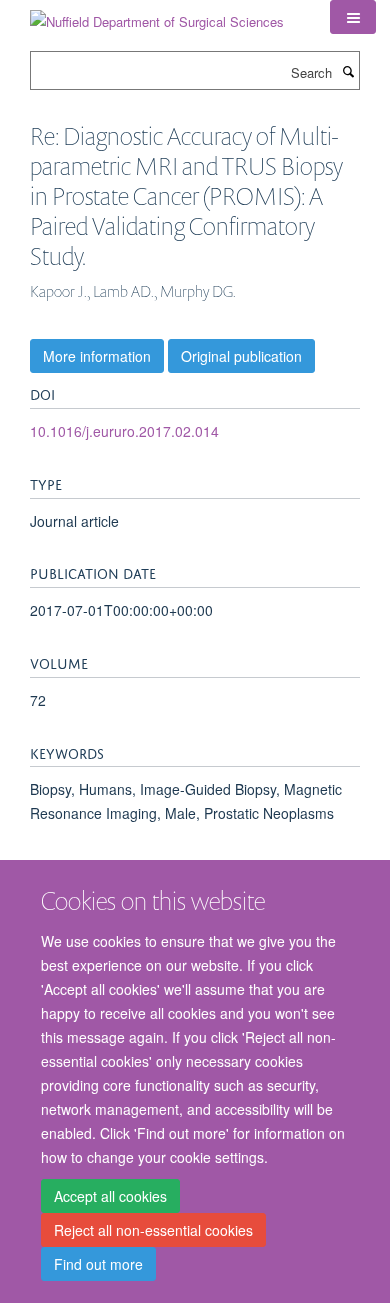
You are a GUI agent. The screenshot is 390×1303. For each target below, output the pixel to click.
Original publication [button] (241, 356)
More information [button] (97, 356)
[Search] (348, 71)
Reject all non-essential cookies (153, 1230)
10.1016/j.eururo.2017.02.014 (124, 431)
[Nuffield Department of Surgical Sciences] (157, 14)
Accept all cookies (110, 1196)
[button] (353, 17)
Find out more (98, 1264)
